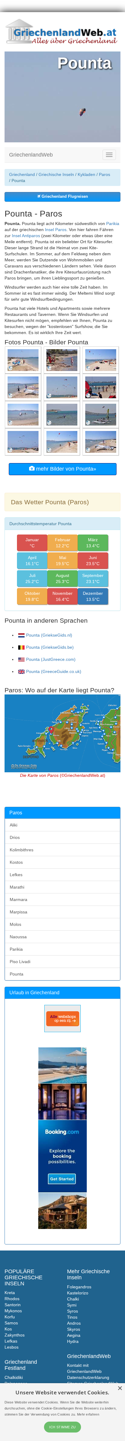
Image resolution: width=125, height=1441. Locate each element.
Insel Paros (55, 229)
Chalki (73, 1299)
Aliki (13, 825)
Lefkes (16, 874)
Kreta (10, 1292)
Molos (15, 924)
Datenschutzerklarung (88, 1377)
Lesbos (12, 1347)
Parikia (112, 223)
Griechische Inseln (56, 174)
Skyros (73, 1329)
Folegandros (79, 1286)
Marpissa (18, 911)
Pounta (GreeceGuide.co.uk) (53, 671)
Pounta (16, 974)
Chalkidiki (14, 1377)
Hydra (73, 1341)
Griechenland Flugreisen (64, 196)
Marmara (18, 899)
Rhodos (12, 1298)
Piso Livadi (20, 961)
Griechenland (22, 174)
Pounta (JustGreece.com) (51, 659)
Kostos (16, 862)
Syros (72, 1311)
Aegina (73, 1335)
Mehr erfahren (88, 1414)
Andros (74, 1323)
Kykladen (86, 174)
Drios (15, 837)
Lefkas (11, 1341)
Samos (11, 1322)
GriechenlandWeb (31, 155)
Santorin (13, 1304)
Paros (104, 174)
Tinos (72, 1317)
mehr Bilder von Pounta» (65, 469)
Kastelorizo (77, 1292)
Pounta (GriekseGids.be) (50, 647)
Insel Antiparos (26, 235)
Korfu (10, 1316)
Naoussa (18, 936)
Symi (71, 1305)
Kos (8, 1329)
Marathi (17, 887)
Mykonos (13, 1310)
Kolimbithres (21, 849)
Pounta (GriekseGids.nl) (49, 635)
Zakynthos (15, 1335)
